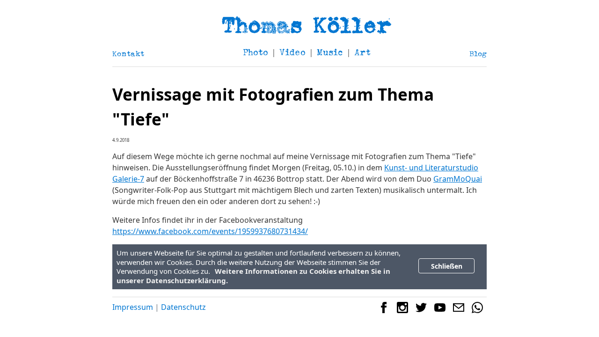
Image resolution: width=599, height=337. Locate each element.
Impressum (132, 307)
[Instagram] (402, 310)
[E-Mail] (458, 310)
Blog (478, 54)
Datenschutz (183, 307)
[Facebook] (383, 310)
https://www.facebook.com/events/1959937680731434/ (210, 231)
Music (330, 52)
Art (362, 52)
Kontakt (128, 54)
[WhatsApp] (477, 310)
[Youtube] (440, 310)
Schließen (446, 266)
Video (292, 52)
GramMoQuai (457, 179)
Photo (255, 52)
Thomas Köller (307, 25)
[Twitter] (421, 310)
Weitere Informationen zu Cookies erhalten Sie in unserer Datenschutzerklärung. (253, 275)
